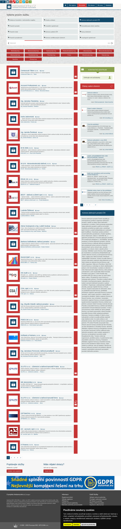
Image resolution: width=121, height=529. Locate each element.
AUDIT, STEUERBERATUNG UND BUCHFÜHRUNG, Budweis (97, 156)
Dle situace (91, 5)
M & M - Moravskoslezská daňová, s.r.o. (39, 164)
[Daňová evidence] (84, 94)
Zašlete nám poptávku (14, 471)
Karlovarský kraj (51, 51)
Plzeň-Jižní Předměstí (31, 153)
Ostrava (27, 293)
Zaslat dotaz (48, 471)
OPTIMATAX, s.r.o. (31, 413)
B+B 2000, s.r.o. (30, 148)
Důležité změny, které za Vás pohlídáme (99, 190)
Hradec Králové (35, 247)
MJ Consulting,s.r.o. (108, 118)
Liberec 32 (29, 137)
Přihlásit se (65, 501)
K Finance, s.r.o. (30, 445)
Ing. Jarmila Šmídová (32, 132)
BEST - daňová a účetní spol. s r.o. (37, 195)
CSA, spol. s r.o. (30, 288)
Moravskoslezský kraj (105, 51)
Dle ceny (100, 5)
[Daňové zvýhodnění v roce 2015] (84, 141)
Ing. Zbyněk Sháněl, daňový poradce (37, 304)
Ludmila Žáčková (30, 210)
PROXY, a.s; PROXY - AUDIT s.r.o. (104, 167)
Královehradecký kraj (69, 51)
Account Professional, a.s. (33, 85)
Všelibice (29, 106)
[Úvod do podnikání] (84, 126)
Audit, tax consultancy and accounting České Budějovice (98, 173)
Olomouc (28, 418)
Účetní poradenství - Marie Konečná (104, 102)
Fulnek (33, 169)
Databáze (108, 5)
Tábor (29, 74)
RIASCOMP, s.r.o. (30, 257)
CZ (3, 2)
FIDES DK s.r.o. (30, 320)
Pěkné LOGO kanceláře (97, 503)
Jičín (31, 356)
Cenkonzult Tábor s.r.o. (32, 71)
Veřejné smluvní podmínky (70, 503)
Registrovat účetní (67, 497)
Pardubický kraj (33, 55)
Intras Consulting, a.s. (107, 200)
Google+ (28, 494)
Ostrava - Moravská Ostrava (35, 90)
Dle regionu (72, 5)
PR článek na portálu (96, 501)
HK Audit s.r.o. (29, 273)
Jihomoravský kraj (33, 51)
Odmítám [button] (76, 524)
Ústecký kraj (105, 55)
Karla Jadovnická (30, 117)
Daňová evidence (92, 92)
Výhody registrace (67, 499)
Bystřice (29, 434)
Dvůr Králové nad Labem (31, 325)
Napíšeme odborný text (97, 505)
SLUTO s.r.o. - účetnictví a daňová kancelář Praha (42, 367)
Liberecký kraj (87, 51)
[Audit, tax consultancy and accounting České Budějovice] (84, 175)
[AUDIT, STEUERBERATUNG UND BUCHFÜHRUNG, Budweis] (84, 157)
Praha (69, 55)
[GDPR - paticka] (60, 482)
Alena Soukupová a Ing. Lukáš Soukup (38, 226)
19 (95, 205)
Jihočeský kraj (15, 51)
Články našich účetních (91, 86)
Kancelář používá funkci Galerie (76, 76)
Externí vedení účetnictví (94, 108)
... (92, 205)
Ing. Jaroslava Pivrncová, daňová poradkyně (40, 351)
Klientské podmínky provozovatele (72, 505)
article (76, 401)
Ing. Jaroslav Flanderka (32, 101)
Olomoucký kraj (15, 55)
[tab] (97, 78)
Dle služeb (82, 5)
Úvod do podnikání (93, 124)
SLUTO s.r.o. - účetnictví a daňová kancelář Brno (42, 398)
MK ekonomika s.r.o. (31, 382)
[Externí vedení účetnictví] (84, 110)
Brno (32, 403)
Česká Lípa (28, 122)
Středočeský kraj (87, 55)
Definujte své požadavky (92, 77)
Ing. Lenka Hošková (108, 133)
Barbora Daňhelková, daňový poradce (38, 242)
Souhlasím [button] (67, 524)
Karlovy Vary (29, 262)
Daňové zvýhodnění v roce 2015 (97, 140)
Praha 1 (32, 372)
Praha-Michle (31, 340)
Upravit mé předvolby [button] (88, 524)
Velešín (27, 215)
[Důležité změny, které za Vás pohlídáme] (84, 192)
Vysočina (15, 59)
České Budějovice (35, 200)
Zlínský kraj (33, 59)
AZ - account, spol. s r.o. (33, 429)
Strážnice (34, 231)
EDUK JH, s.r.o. (29, 179)
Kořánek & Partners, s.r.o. (33, 335)
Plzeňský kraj (51, 55)
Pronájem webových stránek (98, 499)
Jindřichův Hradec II (30, 184)
